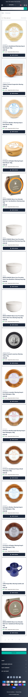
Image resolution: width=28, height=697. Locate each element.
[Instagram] (17, 677)
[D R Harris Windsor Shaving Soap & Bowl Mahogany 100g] (14, 493)
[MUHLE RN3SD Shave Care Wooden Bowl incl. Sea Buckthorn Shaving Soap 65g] (14, 185)
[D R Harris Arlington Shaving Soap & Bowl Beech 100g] (14, 147)
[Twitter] (14, 677)
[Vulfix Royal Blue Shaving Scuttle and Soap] (14, 570)
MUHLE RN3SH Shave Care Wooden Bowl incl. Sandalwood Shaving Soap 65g (13, 623)
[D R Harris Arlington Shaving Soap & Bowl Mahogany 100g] (14, 531)
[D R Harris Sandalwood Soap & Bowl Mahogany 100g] (14, 455)
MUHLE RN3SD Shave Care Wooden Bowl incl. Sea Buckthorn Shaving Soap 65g (14, 201)
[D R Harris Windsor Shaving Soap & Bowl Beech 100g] (14, 109)
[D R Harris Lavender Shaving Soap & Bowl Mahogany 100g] (14, 378)
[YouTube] (20, 677)
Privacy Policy (18, 692)
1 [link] (5, 639)
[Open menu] (2, 5)
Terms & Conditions (11, 692)
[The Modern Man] (11, 5)
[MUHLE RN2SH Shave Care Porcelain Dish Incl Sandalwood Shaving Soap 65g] (14, 225)
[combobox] (12, 8)
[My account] (24, 5)
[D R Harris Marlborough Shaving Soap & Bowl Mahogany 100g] (14, 417)
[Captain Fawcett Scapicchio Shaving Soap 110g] (14, 70)
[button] (26, 5)
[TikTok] (8, 677)
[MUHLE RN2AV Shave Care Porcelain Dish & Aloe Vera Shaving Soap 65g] (14, 302)
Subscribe (14, 652)
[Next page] (22, 639)
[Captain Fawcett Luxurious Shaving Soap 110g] (14, 340)
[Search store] (25, 8)
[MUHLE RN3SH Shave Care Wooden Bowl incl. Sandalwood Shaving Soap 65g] (14, 608)
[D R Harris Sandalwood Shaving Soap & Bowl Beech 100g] (14, 32)
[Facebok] (11, 677)
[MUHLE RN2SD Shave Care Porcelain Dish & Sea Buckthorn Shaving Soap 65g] (14, 263)
